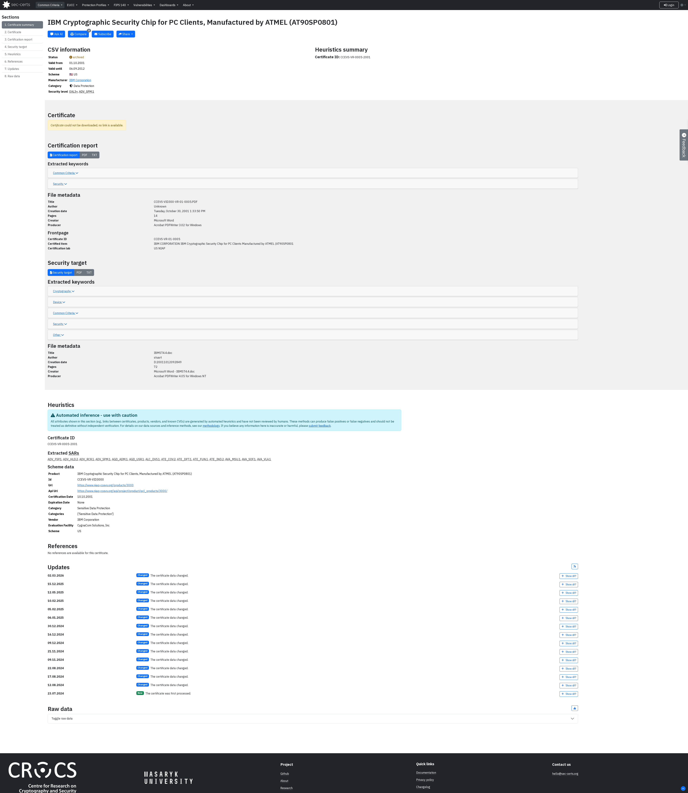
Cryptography (62, 291)
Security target (17, 47)
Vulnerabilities (143, 5)
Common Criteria (49, 5)
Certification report (20, 39)
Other (57, 335)
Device (57, 302)
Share (126, 34)
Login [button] (670, 5)
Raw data (14, 76)
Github (284, 773)
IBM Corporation (80, 80)
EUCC (71, 5)
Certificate (14, 32)
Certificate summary (21, 25)
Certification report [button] (64, 155)
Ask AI (58, 34)
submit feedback (320, 425)
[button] (575, 566)
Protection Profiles (94, 5)
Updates (13, 69)
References (15, 61)
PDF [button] (84, 155)
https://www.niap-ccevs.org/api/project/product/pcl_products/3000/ (122, 491)
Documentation (426, 772)
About (187, 5)
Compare (82, 33)
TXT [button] (94, 155)
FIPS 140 (120, 5)
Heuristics (14, 54)
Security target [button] (62, 272)
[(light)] (683, 5)
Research (286, 788)
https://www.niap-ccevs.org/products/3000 (105, 485)
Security (58, 184)
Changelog (423, 787)
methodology (211, 425)
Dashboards (168, 5)
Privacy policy (425, 780)
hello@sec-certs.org (565, 773)
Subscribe (104, 34)
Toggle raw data (62, 718)
